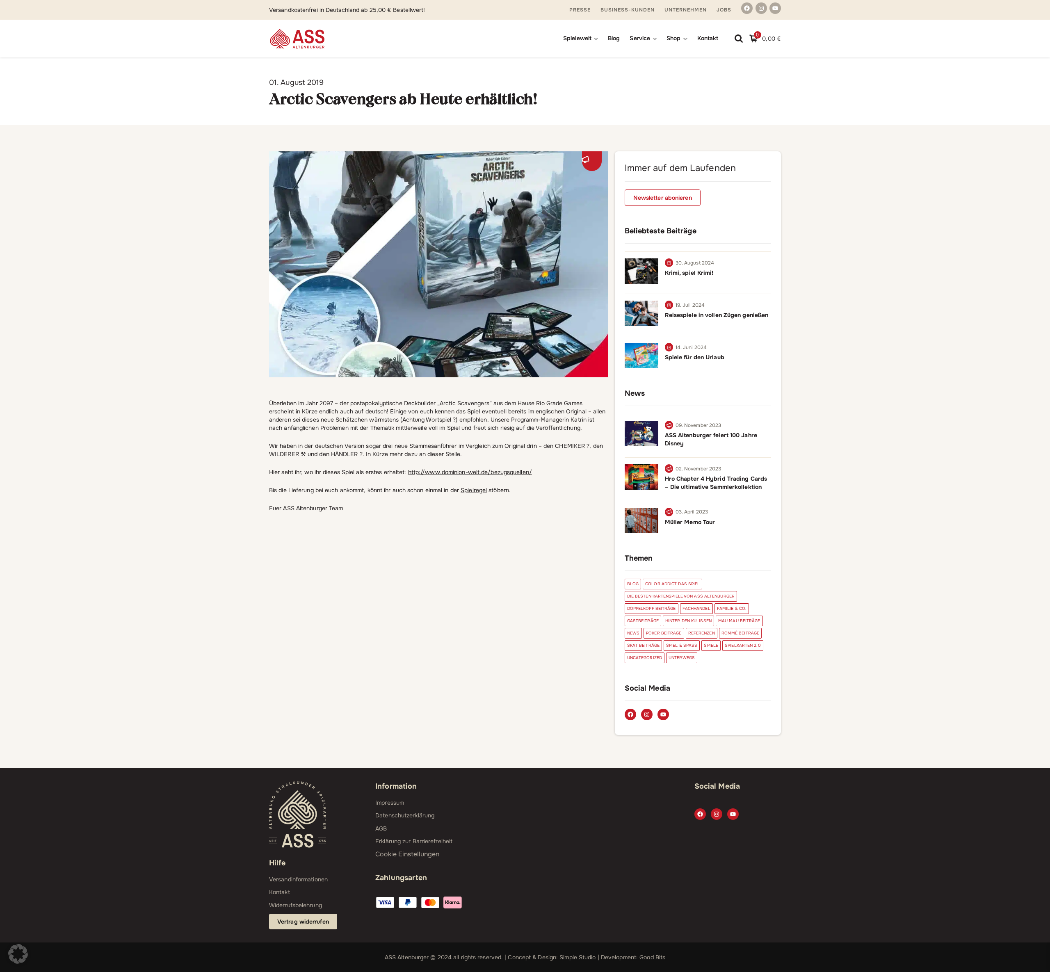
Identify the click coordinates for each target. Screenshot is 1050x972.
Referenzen (701, 633)
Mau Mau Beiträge (739, 620)
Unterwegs (682, 657)
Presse (580, 10)
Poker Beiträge (663, 633)
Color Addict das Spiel (672, 583)
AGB (381, 828)
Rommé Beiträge (740, 633)
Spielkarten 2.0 (743, 645)
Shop (673, 38)
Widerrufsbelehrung (295, 905)
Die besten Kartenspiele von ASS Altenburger (681, 596)
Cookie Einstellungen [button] (407, 854)
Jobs (724, 10)
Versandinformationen (298, 879)
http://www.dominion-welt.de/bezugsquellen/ (470, 472)
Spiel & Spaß (681, 645)
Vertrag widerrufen (303, 921)
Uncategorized (644, 657)
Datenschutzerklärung (404, 815)
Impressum (389, 802)
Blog (614, 38)
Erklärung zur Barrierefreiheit (413, 841)
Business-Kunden (627, 10)
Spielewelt (577, 38)
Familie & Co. (731, 608)
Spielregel (474, 490)
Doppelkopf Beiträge (651, 608)
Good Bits (652, 957)
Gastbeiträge (643, 620)
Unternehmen (685, 10)
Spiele (711, 645)
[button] (18, 954)
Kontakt (708, 38)
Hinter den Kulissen (688, 620)
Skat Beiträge (643, 645)
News (633, 633)
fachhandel (696, 608)
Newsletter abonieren (662, 197)
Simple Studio (577, 957)
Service (640, 38)
